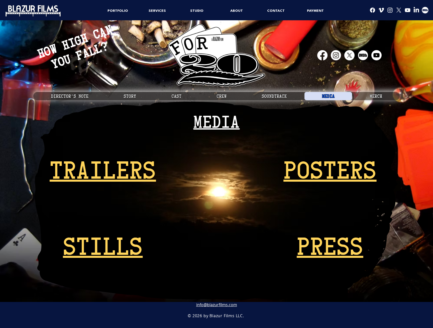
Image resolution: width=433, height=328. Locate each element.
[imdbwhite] (363, 55)
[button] (118, 10)
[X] (398, 10)
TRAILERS (103, 169)
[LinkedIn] (416, 10)
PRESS (330, 245)
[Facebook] (372, 10)
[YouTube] (407, 10)
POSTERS (329, 169)
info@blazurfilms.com (216, 304)
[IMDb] (425, 10)
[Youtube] (376, 55)
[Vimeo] (381, 10)
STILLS (103, 245)
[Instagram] (390, 10)
